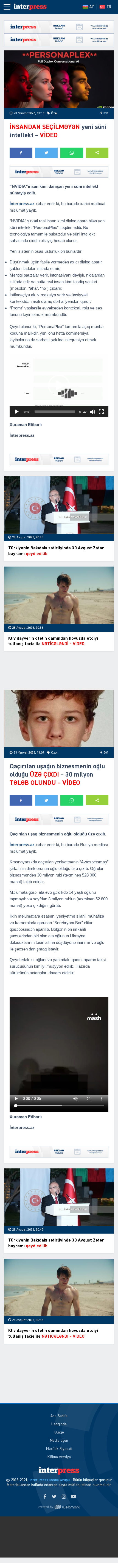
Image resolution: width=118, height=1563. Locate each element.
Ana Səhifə (59, 1416)
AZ (91, 7)
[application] (59, 385)
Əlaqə (59, 1432)
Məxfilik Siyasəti (59, 1449)
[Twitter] (54, 1497)
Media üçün (59, 1441)
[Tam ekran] (101, 412)
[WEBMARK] (59, 1507)
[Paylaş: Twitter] (46, 153)
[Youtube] (73, 1497)
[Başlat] (16, 412)
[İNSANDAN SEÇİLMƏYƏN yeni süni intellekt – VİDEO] (59, 79)
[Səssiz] (92, 412)
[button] (97, 153)
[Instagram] (64, 1497)
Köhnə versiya (59, 1457)
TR (108, 7)
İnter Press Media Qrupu (49, 1480)
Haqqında (59, 1424)
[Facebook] (44, 1497)
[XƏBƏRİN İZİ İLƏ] (30, 7)
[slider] (55, 411)
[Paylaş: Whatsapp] (71, 153)
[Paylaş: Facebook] (21, 153)
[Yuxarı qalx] (102, 1547)
